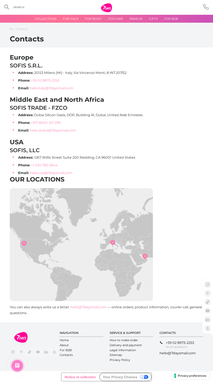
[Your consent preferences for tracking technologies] (190, 376)
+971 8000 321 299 (46, 123)
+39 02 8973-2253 (45, 80)
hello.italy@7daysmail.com (51, 88)
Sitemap (116, 355)
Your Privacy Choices (120, 377)
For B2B (171, 19)
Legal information (123, 350)
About (64, 345)
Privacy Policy (120, 360)
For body (93, 19)
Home (64, 340)
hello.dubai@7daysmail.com (53, 130)
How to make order (124, 340)
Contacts (66, 355)
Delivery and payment (126, 345)
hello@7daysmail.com (88, 307)
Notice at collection (80, 377)
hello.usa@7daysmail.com (51, 173)
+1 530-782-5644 (44, 165)
